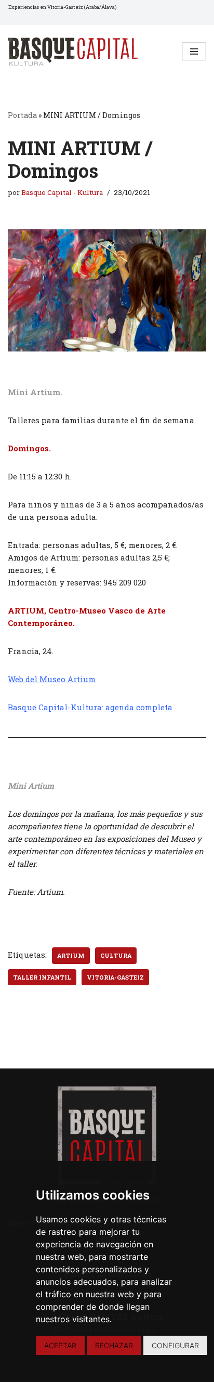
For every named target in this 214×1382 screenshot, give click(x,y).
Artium (71, 955)
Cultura (115, 955)
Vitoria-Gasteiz (115, 977)
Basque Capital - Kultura (62, 192)
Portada (22, 115)
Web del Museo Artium (52, 679)
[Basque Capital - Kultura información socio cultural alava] (73, 51)
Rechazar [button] (114, 1345)
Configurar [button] (175, 1345)
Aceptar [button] (60, 1345)
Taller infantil (42, 977)
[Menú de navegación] (194, 51)
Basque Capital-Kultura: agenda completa (90, 707)
